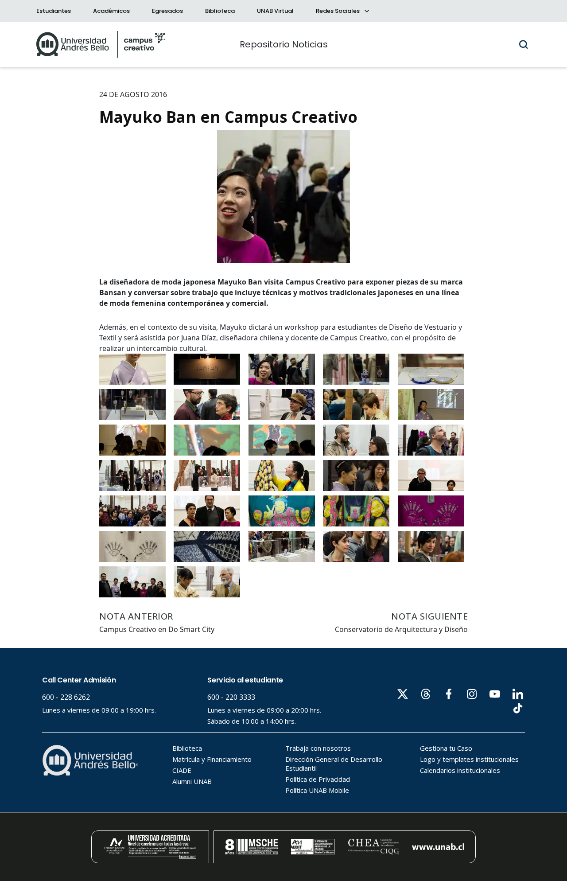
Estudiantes (53, 11)
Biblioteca (220, 11)
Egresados (167, 11)
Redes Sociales (338, 11)
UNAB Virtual (275, 11)
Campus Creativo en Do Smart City (156, 629)
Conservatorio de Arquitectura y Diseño (401, 629)
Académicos (111, 11)
